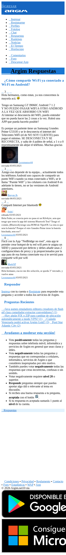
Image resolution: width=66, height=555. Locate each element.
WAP (30, 484)
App (38, 484)
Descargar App (18, 62)
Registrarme (17, 22)
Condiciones (11, 481)
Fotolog (14, 29)
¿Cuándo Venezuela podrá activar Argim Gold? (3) (28, 320)
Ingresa (5, 291)
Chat (12, 32)
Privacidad (27, 481)
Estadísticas (18, 484)
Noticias (15, 42)
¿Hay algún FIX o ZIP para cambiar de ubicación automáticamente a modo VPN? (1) (31, 317)
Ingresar (14, 19)
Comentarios (17, 55)
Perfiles (14, 25)
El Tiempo (16, 45)
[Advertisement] (33, 447)
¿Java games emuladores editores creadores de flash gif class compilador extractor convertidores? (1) (32, 310)
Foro (12, 58)
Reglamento (43, 481)
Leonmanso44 (8, 234)
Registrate (35, 291)
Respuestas (16, 35)
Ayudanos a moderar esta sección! (28, 333)
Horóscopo (16, 49)
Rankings (15, 39)
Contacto (58, 481)
